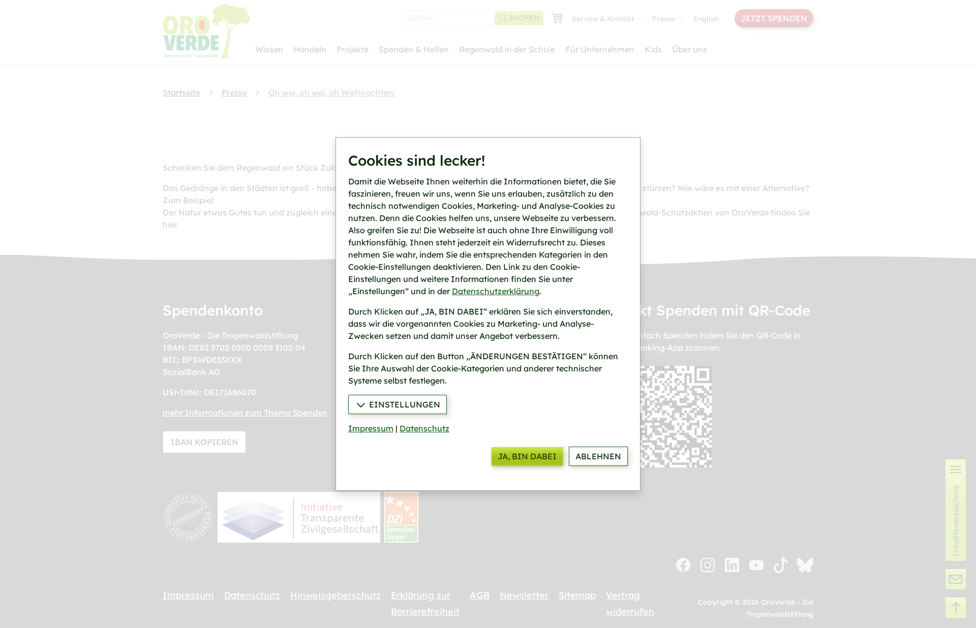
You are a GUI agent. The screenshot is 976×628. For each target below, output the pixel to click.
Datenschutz (424, 428)
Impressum (370, 428)
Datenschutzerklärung (495, 291)
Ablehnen (598, 456)
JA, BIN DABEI (527, 456)
